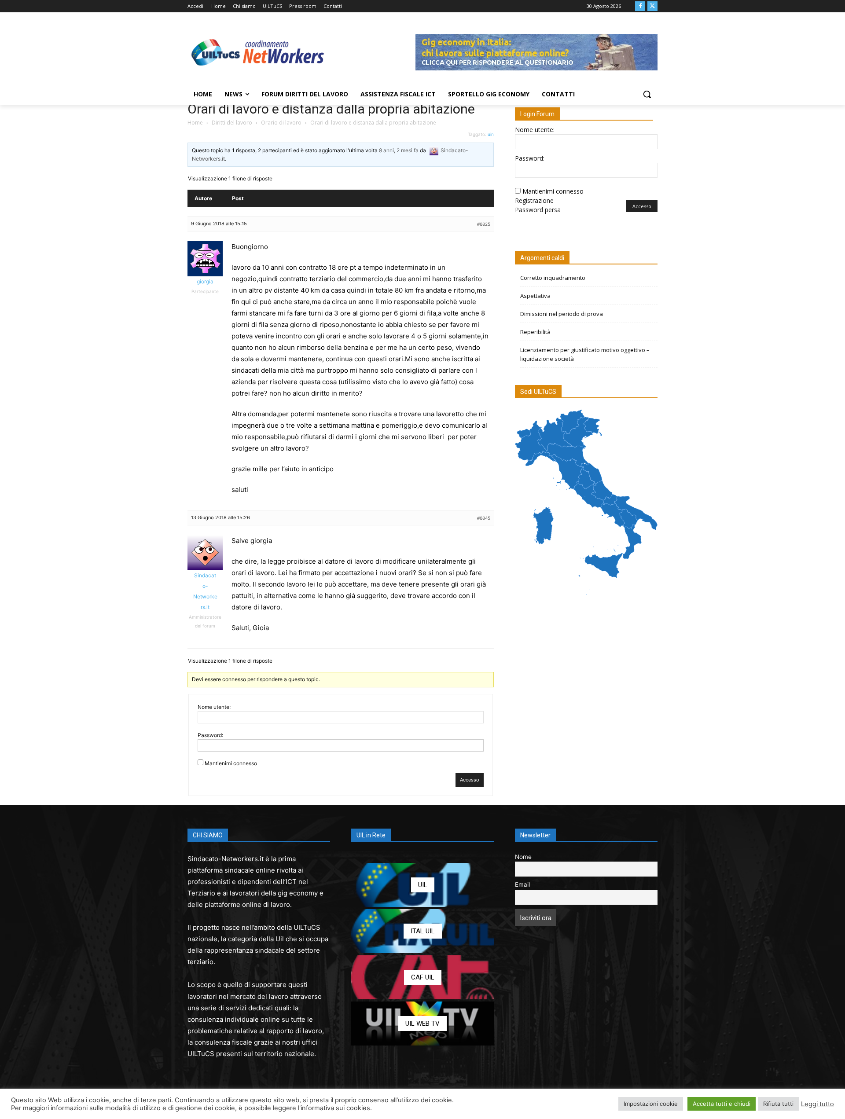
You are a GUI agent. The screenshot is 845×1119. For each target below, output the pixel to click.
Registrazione (534, 200)
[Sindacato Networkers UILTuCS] (257, 52)
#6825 (483, 224)
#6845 (483, 518)
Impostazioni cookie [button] (651, 1103)
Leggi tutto (817, 1104)
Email (522, 884)
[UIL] (422, 885)
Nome (523, 856)
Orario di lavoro (281, 122)
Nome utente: (214, 707)
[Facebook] (640, 6)
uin (491, 134)
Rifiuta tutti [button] (778, 1103)
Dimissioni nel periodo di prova (561, 314)
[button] (647, 94)
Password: (210, 735)
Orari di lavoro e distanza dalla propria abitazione (331, 109)
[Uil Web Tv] (422, 1024)
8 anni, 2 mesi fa (399, 150)
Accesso (469, 780)
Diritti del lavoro (232, 122)
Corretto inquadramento (552, 278)
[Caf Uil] (422, 977)
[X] (652, 6)
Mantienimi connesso (231, 763)
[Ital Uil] (422, 931)
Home (195, 122)
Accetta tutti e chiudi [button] (721, 1103)
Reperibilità (535, 332)
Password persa (538, 209)
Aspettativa (535, 296)
